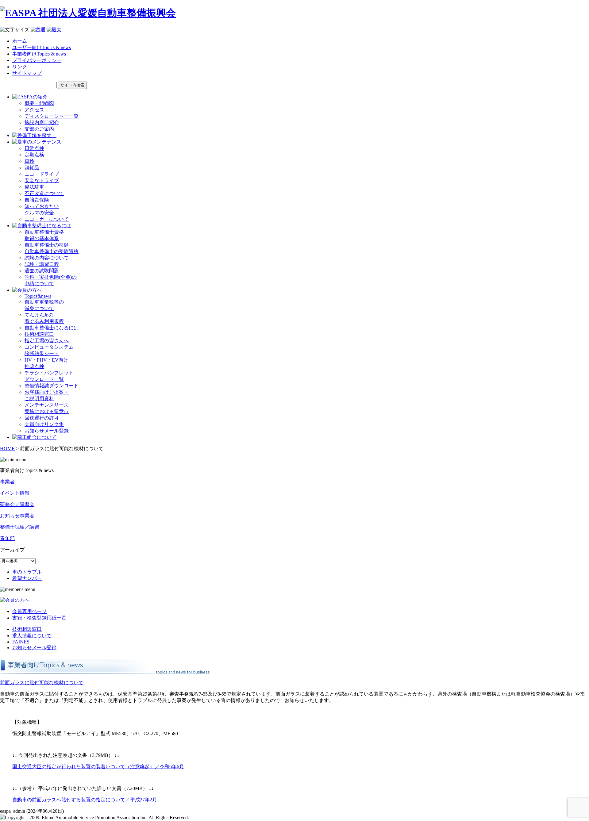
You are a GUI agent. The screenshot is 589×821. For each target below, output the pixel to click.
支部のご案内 (39, 129)
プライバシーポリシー (36, 60)
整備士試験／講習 (19, 527)
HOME (7, 448)
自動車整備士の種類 (47, 244)
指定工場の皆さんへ (47, 340)
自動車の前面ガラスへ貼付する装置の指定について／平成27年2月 (84, 799)
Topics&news (38, 296)
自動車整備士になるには (52, 327)
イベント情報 (14, 493)
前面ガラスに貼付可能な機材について (41, 682)
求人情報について (32, 635)
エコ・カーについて (47, 219)
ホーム (19, 41)
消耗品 (32, 167)
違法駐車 (34, 187)
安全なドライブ (42, 180)
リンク (19, 66)
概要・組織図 (39, 103)
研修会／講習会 (17, 504)
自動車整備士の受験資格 (52, 251)
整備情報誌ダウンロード (52, 385)
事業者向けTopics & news (39, 53)
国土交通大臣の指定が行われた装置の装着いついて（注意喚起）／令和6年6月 (98, 766)
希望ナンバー (27, 578)
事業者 (7, 481)
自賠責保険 (37, 199)
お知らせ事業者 (17, 515)
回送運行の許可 (42, 417)
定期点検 (34, 154)
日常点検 (34, 148)
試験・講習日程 (42, 264)
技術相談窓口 (39, 334)
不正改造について (44, 193)
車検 (29, 161)
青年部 (7, 538)
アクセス (34, 109)
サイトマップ (27, 73)
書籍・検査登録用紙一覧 (39, 617)
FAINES (20, 641)
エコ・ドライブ (42, 174)
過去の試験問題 (42, 270)
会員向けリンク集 (44, 424)
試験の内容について (47, 257)
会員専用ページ (29, 611)
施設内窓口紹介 (42, 122)
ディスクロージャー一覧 (52, 116)
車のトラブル (27, 571)
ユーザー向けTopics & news (41, 47)
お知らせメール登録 (47, 430)
